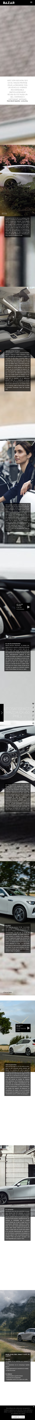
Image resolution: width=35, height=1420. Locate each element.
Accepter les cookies (18, 1417)
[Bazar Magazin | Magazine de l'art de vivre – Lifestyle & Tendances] (9, 2)
